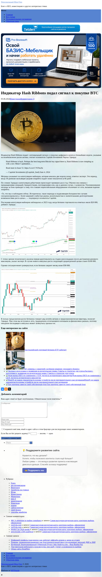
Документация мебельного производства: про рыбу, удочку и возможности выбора (46, 547)
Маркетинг (15, 496)
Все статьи (10, 17)
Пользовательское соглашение (19, 19)
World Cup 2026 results (20, 529)
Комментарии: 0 (27, 99)
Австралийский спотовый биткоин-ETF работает (46, 350)
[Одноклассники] (5, 389)
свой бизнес (16, 510)
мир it (13, 499)
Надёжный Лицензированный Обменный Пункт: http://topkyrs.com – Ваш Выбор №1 (47, 544)
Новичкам (15, 503)
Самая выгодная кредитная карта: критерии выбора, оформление (57, 525)
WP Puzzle (15, 570)
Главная (9, 15)
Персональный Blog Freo (11, 2)
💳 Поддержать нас (34, 470)
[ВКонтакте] (2, 389)
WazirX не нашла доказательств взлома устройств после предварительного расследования (52, 381)
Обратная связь (12, 21)
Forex (13, 483)
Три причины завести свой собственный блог (66, 384)
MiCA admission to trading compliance (26, 520)
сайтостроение (17, 508)
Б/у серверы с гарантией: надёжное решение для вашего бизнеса (52, 369)
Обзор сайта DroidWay (20, 549)
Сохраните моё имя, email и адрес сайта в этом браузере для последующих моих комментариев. (43, 429)
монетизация (16, 501)
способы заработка (19, 512)
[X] (9, 389)
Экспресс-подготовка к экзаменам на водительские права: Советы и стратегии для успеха (49, 372)
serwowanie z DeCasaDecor (22, 532)
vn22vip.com (16, 525)
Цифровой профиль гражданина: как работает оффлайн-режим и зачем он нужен (45, 540)
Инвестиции (15, 99)
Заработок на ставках (20, 490)
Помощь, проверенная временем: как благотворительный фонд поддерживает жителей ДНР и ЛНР (53, 542)
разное (14, 505)
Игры (13, 492)
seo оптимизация (18, 485)
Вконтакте (15, 488)
